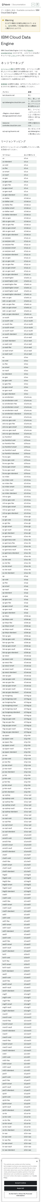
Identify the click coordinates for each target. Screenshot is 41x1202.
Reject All (20, 1188)
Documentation (19, 5)
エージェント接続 (7, 69)
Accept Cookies (20, 1183)
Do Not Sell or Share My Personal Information (20, 1194)
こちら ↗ (14, 55)
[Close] (37, 1161)
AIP (9, 26)
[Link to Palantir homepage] (6, 5)
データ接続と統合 (8, 10)
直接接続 (4, 84)
